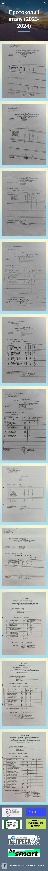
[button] (3, 3)
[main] (24, 20)
